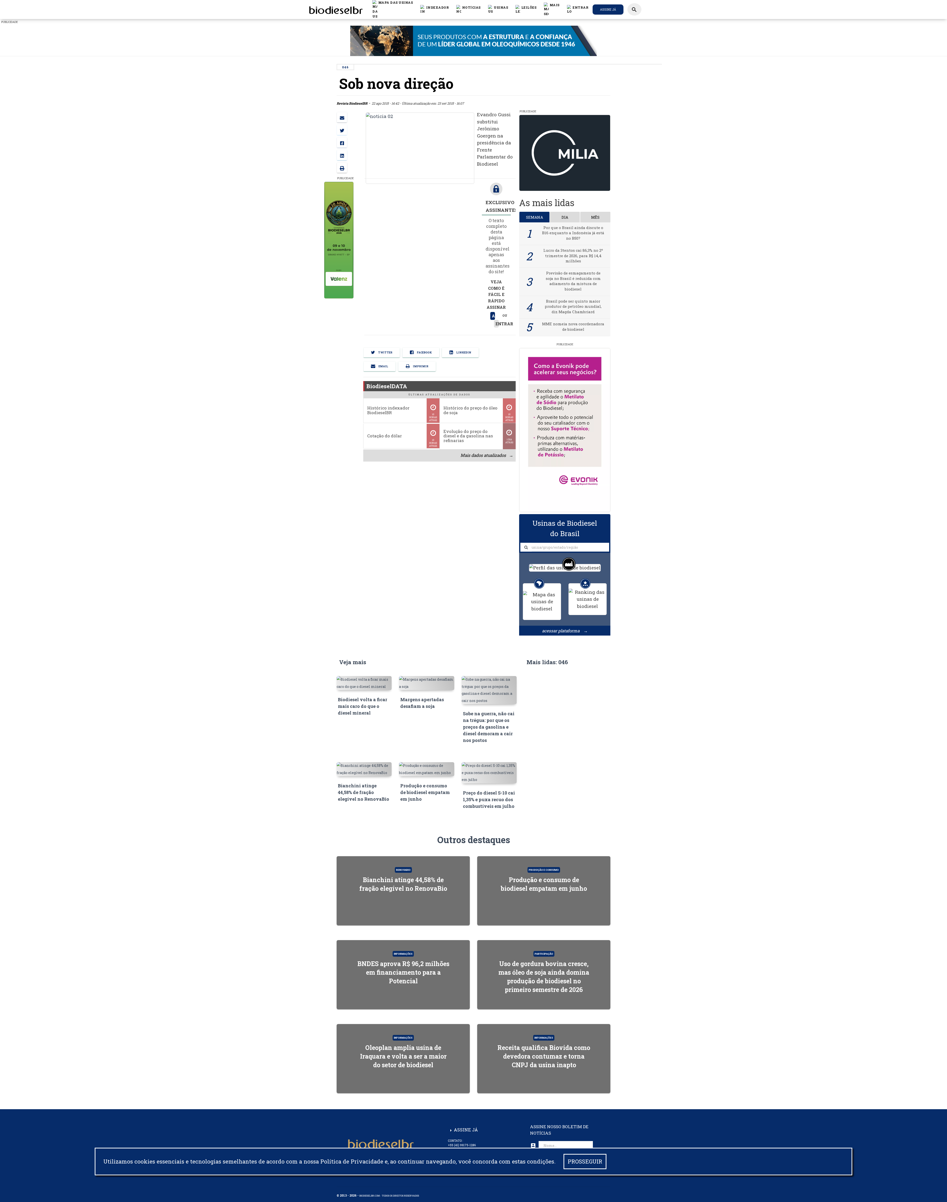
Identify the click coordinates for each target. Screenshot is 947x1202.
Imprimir (420, 366)
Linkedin (463, 352)
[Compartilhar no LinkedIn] (342, 155)
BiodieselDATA (386, 386)
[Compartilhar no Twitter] (342, 130)
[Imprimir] (342, 168)
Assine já (608, 9)
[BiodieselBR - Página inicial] (335, 9)
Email (383, 366)
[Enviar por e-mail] (342, 117)
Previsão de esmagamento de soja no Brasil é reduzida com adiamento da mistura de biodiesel (573, 281)
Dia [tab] (565, 217)
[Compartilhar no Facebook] (342, 142)
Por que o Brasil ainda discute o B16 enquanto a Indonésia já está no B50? (573, 233)
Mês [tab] (595, 217)
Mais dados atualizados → (486, 455)
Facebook (424, 352)
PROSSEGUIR (585, 1161)
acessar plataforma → (565, 631)
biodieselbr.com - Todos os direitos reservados (389, 1195)
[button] (468, 9)
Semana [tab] (534, 217)
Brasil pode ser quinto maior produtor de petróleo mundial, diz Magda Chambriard (573, 306)
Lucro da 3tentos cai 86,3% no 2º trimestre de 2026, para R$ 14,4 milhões (573, 255)
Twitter (384, 352)
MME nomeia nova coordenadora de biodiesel (573, 326)
